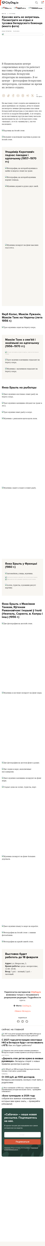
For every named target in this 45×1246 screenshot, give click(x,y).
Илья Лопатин (7, 31)
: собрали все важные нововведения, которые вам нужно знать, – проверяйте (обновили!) (21, 1099)
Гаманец (5, 1074)
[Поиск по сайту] (36, 2)
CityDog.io (36, 992)
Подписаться (22, 1141)
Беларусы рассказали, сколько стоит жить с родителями (22, 1080)
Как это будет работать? (22, 1043)
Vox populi (5, 1055)
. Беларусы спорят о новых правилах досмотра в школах (22, 1061)
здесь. (22, 1000)
